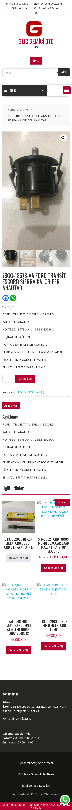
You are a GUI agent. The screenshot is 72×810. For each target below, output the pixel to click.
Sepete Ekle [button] (51, 568)
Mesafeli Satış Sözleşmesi (36, 763)
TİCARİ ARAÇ (35, 392)
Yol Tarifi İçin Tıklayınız (16, 718)
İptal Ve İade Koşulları (36, 785)
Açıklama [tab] (10, 406)
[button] (67, 90)
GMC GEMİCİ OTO (36, 41)
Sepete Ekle (25, 379)
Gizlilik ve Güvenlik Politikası (36, 774)
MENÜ (13, 90)
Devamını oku (18, 558)
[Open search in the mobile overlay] (36, 72)
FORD (22, 392)
